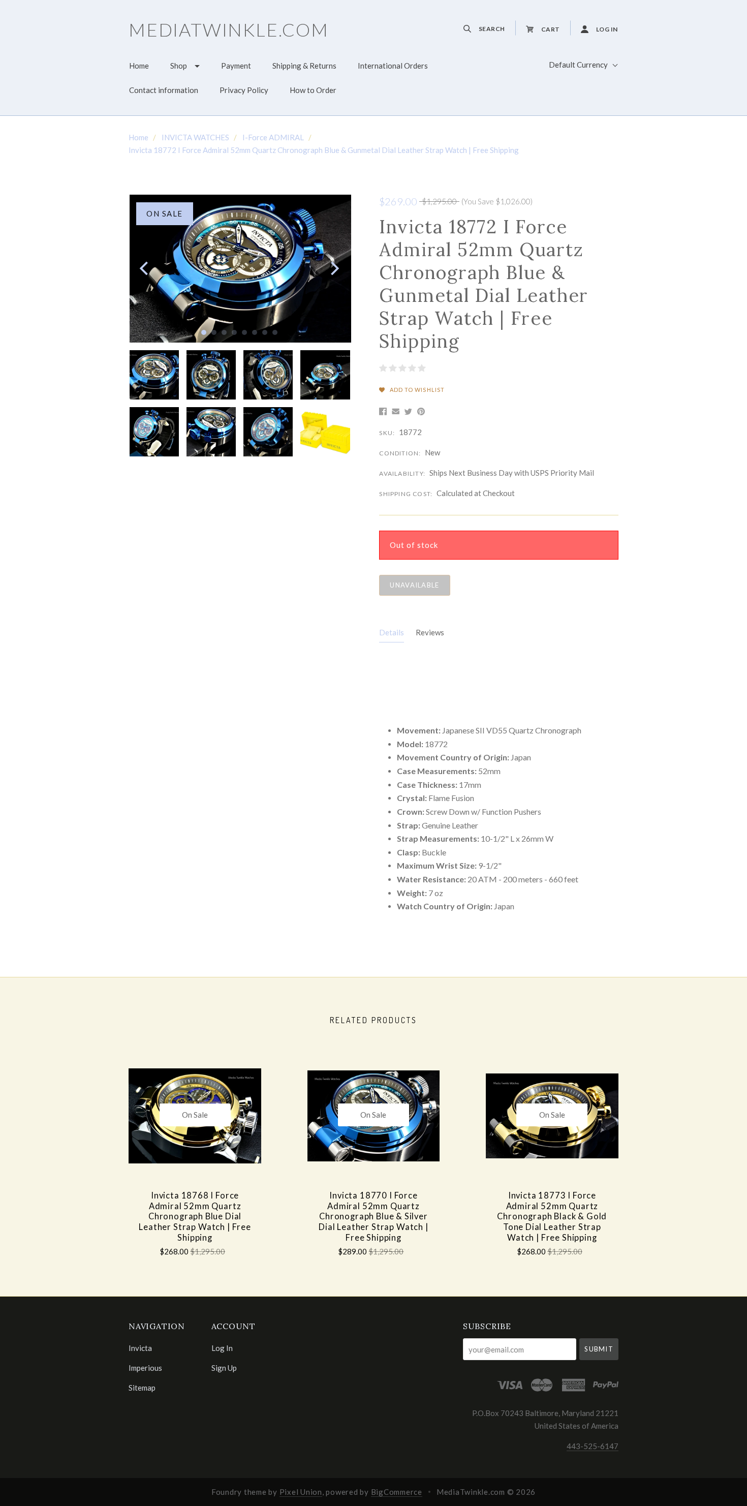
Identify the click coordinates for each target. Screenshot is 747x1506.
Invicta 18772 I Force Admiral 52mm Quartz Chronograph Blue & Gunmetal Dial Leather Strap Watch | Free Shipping (324, 150)
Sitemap (142, 1387)
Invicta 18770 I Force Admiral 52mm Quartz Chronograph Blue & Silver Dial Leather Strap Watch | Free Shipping (373, 1216)
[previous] (145, 268)
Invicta (140, 1348)
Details (391, 632)
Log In (222, 1348)
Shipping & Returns (304, 65)
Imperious (145, 1367)
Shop (178, 65)
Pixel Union (300, 1491)
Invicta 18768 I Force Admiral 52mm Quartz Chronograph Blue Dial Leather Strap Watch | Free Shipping (195, 1216)
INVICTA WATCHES (195, 137)
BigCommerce (396, 1491)
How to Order (313, 90)
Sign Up (224, 1367)
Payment (236, 65)
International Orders (393, 65)
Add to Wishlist (416, 389)
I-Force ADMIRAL (273, 137)
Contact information (163, 90)
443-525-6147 (592, 1446)
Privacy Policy (244, 90)
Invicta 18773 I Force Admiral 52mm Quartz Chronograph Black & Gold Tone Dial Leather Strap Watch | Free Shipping (552, 1216)
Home (139, 65)
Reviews (430, 632)
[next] (333, 268)
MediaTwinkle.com (229, 29)
